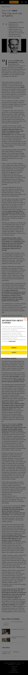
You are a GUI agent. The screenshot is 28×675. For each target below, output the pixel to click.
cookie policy (12, 341)
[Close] (26, 319)
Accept (14, 352)
